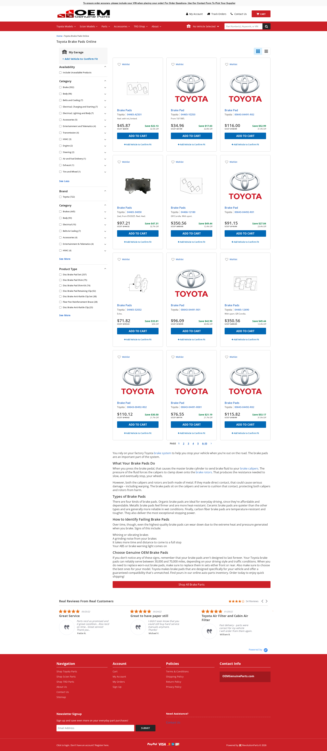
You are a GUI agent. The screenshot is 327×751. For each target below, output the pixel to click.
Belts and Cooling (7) (73, 100)
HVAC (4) (67, 250)
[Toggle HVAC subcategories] (105, 139)
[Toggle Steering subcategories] (105, 152)
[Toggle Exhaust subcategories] (105, 165)
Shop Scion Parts (66, 676)
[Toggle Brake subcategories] (105, 87)
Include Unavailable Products (77, 72)
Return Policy (173, 681)
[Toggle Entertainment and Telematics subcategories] (105, 126)
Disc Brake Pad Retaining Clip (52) (79, 291)
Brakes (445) (69, 211)
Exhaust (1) (68, 165)
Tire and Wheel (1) (72, 171)
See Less (64, 181)
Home (59, 36)
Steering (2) (68, 152)
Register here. (102, 745)
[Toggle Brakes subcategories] (105, 212)
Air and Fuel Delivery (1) (74, 158)
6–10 (204, 443)
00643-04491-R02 (244, 114)
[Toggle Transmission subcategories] (105, 133)
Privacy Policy (173, 686)
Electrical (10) (69, 224)
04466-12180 (188, 212)
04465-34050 (134, 212)
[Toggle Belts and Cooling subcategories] (105, 100)
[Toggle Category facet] (105, 81)
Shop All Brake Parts (192, 584)
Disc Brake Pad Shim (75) (75, 280)
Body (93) (67, 218)
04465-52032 (134, 309)
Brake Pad (177, 110)
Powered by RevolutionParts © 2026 (246, 745)
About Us (61, 686)
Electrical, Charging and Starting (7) (80, 106)
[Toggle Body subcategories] (105, 94)
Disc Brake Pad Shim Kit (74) (76, 285)
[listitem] (84, 622)
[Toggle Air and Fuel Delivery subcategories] (105, 159)
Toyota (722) (69, 196)
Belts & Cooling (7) (72, 231)
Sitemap (61, 697)
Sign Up (117, 686)
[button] (262, 601)
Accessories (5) (70, 119)
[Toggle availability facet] (105, 67)
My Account (196, 14)
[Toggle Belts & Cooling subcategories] (105, 231)
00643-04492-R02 (244, 407)
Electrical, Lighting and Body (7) (78, 113)
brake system (162, 453)
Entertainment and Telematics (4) (79, 126)
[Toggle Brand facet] (105, 191)
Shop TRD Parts (65, 681)
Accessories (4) (70, 237)
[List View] (266, 51)
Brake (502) (68, 87)
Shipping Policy (175, 676)
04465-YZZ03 (188, 114)
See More (64, 258)
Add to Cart (138, 136)
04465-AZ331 (134, 114)
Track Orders (218, 14)
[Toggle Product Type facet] (105, 269)
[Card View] (258, 51)
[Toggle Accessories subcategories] (105, 120)
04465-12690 (242, 309)
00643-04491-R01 (190, 309)
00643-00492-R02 (137, 407)
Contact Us (240, 14)
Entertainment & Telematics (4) (78, 244)
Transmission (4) (71, 132)
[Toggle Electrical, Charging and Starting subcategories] (105, 107)
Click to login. (63, 745)
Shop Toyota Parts (66, 671)
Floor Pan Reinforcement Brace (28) (80, 301)
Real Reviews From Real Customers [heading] (86, 601)
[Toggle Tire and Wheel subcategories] (105, 172)
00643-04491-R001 (191, 407)
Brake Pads (124, 110)
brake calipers (249, 468)
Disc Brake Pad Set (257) (75, 274)
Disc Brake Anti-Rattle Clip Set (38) (80, 296)
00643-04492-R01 (244, 212)
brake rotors (204, 472)
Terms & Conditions (177, 671)
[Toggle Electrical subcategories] (105, 225)
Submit (145, 728)
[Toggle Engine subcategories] (105, 146)
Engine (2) (68, 145)
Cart (115, 671)
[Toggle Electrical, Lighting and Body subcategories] (105, 113)
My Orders (119, 681)
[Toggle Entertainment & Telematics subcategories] (105, 244)
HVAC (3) (67, 139)
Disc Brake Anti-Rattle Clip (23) (78, 307)
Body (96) (67, 93)
